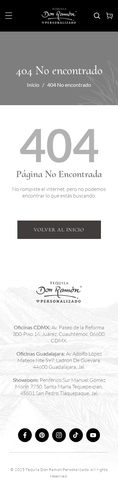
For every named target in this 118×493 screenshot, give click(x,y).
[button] (8, 15)
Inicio (33, 85)
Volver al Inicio (59, 229)
